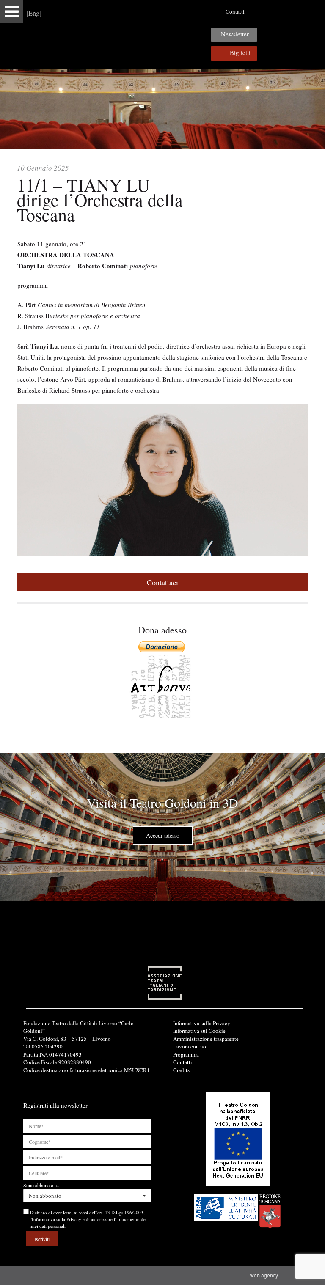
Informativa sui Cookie (199, 1031)
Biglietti (240, 52)
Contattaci (162, 582)
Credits (181, 1070)
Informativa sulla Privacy (201, 1023)
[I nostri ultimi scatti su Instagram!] (284, 11)
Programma (186, 1054)
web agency (265, 1275)
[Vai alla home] (162, 34)
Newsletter (235, 34)
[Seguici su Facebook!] (258, 11)
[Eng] (33, 12)
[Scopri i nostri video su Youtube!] (271, 11)
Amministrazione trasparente (206, 1039)
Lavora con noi (190, 1046)
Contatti (235, 11)
